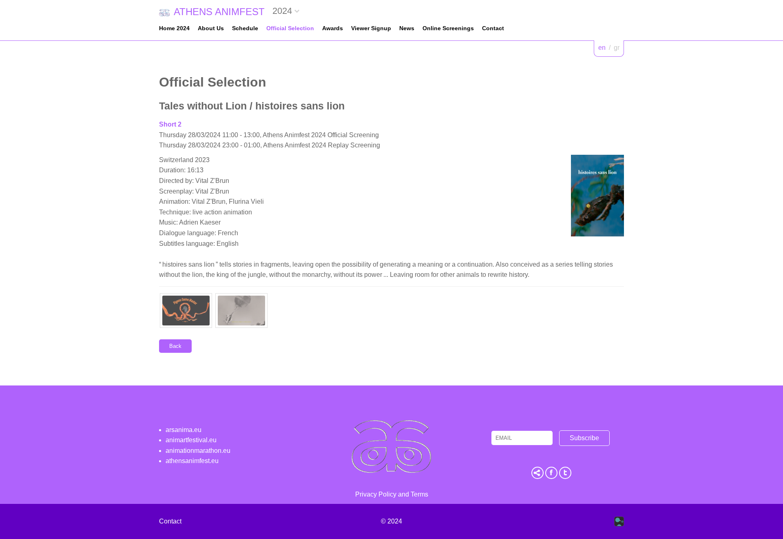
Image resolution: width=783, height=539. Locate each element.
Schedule (245, 28)
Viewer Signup (371, 28)
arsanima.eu (183, 429)
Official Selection (290, 28)
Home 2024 (174, 28)
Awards (332, 28)
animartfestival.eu (191, 440)
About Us (211, 28)
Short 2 (170, 124)
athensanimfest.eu (192, 460)
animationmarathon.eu (198, 450)
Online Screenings (448, 28)
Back (175, 346)
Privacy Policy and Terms (391, 494)
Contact (493, 28)
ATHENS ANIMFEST (219, 11)
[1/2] (186, 310)
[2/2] (241, 310)
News (406, 28)
